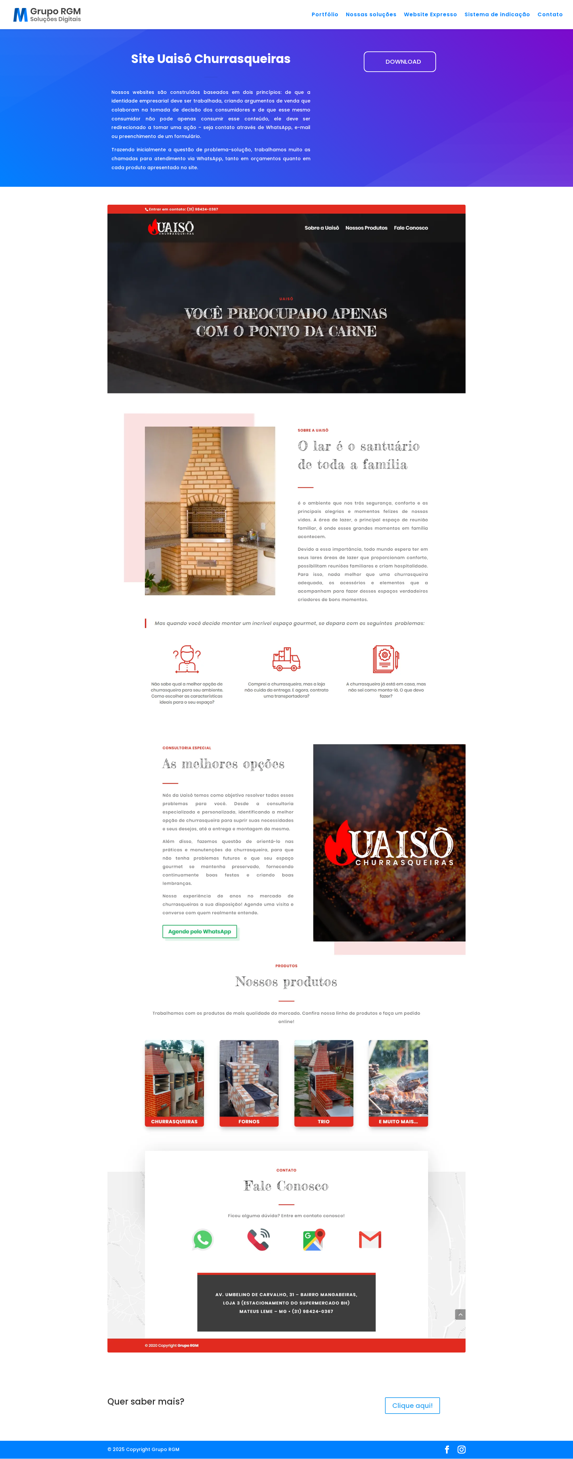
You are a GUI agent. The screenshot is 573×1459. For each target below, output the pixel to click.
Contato (550, 15)
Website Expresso (430, 15)
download (403, 61)
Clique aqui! (412, 1405)
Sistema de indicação (497, 15)
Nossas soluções (371, 15)
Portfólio (325, 15)
